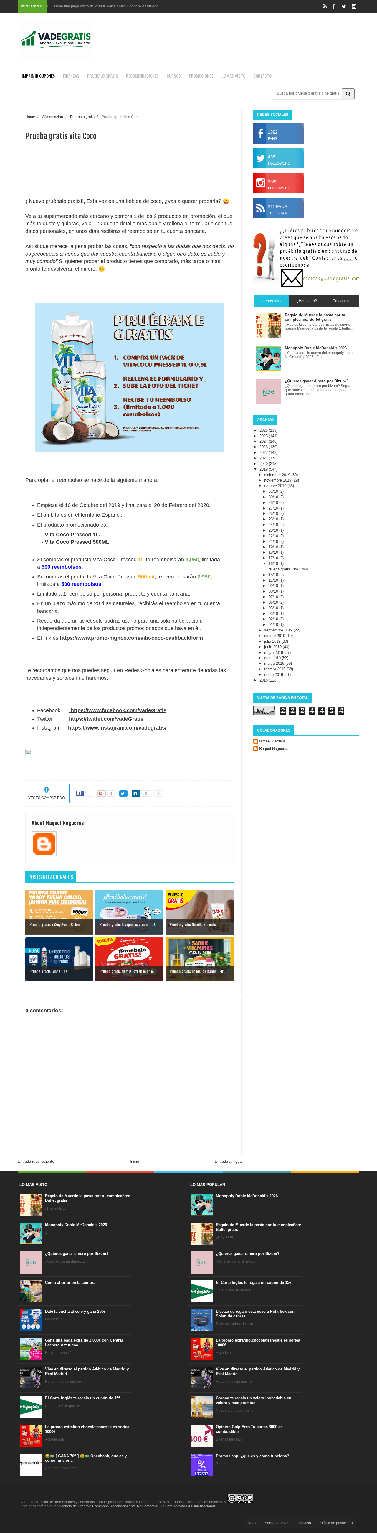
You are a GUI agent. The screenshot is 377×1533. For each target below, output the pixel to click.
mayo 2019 (274, 652)
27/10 (274, 508)
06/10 (274, 602)
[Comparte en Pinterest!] (101, 793)
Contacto (262, 75)
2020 (264, 464)
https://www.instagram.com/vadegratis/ (117, 728)
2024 (264, 441)
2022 (264, 452)
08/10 (274, 591)
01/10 (274, 624)
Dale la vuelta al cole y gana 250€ (75, 1311)
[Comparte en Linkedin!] (136, 793)
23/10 (274, 530)
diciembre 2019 (277, 475)
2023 (264, 447)
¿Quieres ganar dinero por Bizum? (77, 1253)
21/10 (274, 541)
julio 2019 (273, 641)
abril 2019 (273, 658)
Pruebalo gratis (102, 75)
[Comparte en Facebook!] (80, 793)
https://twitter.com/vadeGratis (106, 719)
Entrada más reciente (36, 1161)
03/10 (274, 613)
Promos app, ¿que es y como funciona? (252, 1456)
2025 (264, 436)
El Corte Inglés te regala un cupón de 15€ (82, 1398)
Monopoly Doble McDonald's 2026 (76, 1225)
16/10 (274, 563)
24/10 (274, 524)
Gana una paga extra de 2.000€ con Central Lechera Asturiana (106, 6)
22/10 (274, 536)
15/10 (274, 575)
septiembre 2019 (279, 630)
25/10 (274, 519)
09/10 (274, 585)
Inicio (134, 1161)
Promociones (201, 75)
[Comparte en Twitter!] (123, 793)
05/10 (274, 608)
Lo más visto (233, 75)
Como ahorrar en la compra (70, 1282)
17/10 (274, 558)
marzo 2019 (274, 663)
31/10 (274, 491)
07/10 (274, 597)
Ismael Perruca (272, 741)
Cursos (174, 75)
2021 (264, 458)
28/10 (274, 502)
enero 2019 (274, 674)
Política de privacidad (335, 1523)
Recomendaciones (142, 75)
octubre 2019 (275, 486)
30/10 (274, 497)
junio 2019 (273, 647)
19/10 (274, 547)
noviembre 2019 (278, 480)
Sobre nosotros (277, 1523)
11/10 (274, 580)
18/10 (274, 552)
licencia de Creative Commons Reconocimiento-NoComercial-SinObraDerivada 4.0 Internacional (137, 1506)
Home (252, 1523)
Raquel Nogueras (273, 748)
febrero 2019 (275, 669)
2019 (264, 469)
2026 (264, 430)
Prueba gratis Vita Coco (287, 569)
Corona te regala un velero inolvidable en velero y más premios (253, 1400)
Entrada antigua (228, 1161)
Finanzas (71, 75)
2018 (264, 680)
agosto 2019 (275, 636)
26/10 (274, 513)
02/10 (274, 619)
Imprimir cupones (38, 75)
